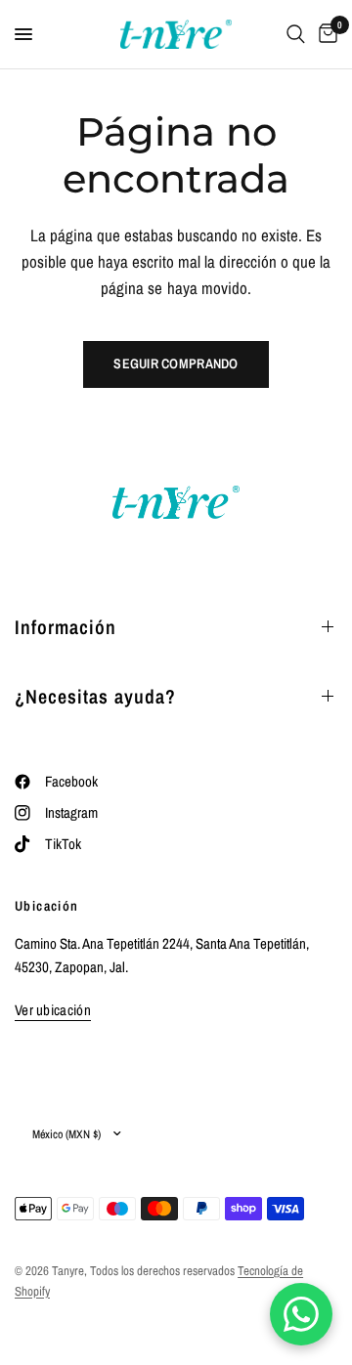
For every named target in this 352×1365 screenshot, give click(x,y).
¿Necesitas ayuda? (95, 696)
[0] (324, 34)
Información (65, 627)
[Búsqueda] (296, 34)
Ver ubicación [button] (53, 1010)
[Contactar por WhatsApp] (301, 1314)
